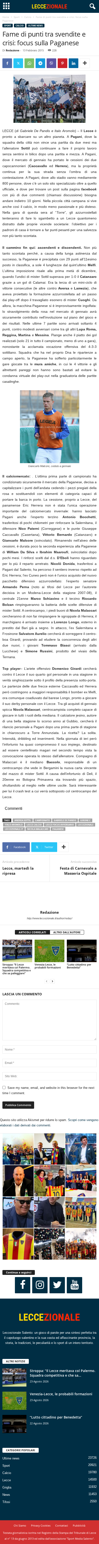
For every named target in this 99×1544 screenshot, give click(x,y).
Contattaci (61, 1525)
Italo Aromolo (14, 824)
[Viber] (51, 63)
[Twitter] (18, 63)
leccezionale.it (14, 829)
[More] (85, 63)
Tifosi (6, 1502)
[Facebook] (7, 63)
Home (5, 17)
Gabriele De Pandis (65, 820)
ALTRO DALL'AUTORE (66, 932)
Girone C (85, 820)
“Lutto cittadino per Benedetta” (79, 966)
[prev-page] (46, 981)
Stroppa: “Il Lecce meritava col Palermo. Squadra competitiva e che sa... (62, 1373)
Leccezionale (85, 824)
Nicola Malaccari (37, 829)
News (6, 1495)
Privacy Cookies (40, 1525)
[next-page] (52, 981)
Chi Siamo (20, 1525)
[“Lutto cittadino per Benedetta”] (82, 951)
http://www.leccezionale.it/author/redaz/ (49, 918)
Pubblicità (79, 1525)
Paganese (58, 829)
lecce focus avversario (60, 824)
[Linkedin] (73, 63)
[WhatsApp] (29, 63)
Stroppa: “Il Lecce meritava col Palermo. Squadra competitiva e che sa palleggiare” (16, 969)
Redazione (12, 50)
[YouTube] (74, 1285)
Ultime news (35, 25)
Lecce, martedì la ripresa (18, 871)
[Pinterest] (62, 63)
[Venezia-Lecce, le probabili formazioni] (49, 951)
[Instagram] (40, 1285)
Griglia (6, 1487)
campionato (42, 820)
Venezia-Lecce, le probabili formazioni (48, 966)
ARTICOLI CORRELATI (32, 932)
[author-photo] (49, 896)
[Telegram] (40, 63)
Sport (17, 17)
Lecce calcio (34, 824)
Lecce (6, 1480)
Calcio (27, 17)
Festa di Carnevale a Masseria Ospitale (78, 871)
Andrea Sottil (22, 820)
